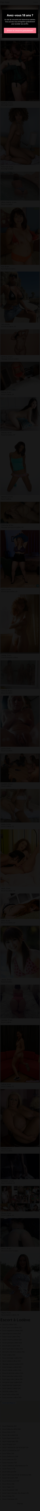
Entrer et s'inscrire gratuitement (20, 30)
